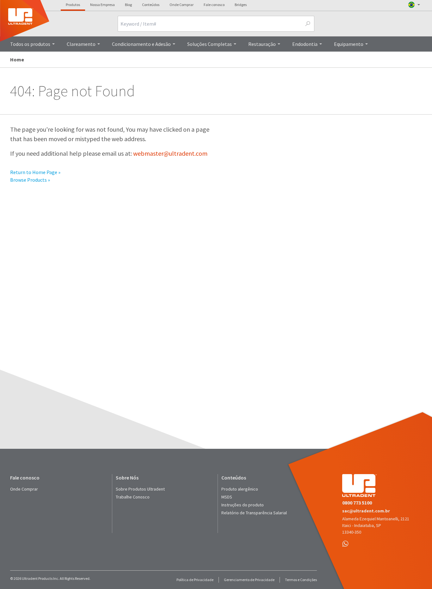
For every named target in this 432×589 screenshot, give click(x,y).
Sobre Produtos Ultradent (140, 489)
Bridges (241, 4)
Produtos (73, 4)
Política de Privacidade (194, 579)
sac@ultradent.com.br (366, 511)
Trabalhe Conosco (133, 497)
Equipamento (348, 44)
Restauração (262, 44)
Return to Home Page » (35, 172)
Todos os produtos (30, 44)
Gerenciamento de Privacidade (249, 579)
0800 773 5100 (357, 502)
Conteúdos (150, 4)
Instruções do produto (242, 505)
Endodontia (305, 44)
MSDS (226, 497)
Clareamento (81, 44)
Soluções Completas (209, 44)
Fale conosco (214, 4)
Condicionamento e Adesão (141, 44)
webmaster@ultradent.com (170, 153)
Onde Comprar (182, 4)
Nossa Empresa (102, 4)
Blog (128, 4)
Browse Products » (30, 180)
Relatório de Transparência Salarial (254, 513)
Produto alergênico (239, 489)
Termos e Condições (301, 579)
